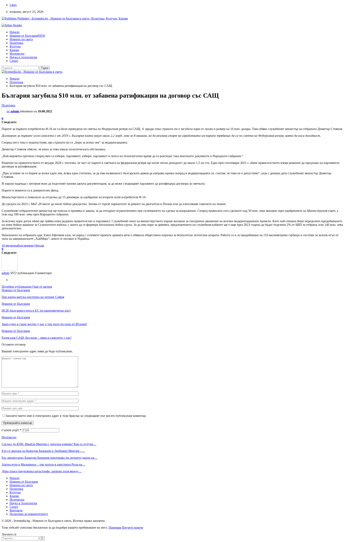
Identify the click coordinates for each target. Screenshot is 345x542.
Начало (14, 32)
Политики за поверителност (29, 514)
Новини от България (27, 35)
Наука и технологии (23, 57)
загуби (34, 245)
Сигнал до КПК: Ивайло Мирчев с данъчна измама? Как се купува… (49, 444)
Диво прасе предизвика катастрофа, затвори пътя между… (42, 471)
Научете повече (132, 527)
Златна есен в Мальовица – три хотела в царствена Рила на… (43, 464)
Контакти (16, 510)
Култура (15, 46)
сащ (41, 245)
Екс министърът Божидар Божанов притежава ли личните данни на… (49, 457)
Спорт (14, 60)
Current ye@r (11, 430)
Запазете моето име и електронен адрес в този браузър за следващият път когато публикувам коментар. (76, 415)
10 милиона (10, 245)
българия (24, 245)
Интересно (17, 53)
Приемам (115, 527)
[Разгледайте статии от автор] (10, 269)
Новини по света (21, 39)
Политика (16, 43)
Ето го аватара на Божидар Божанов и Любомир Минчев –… (43, 451)
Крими (14, 50)
